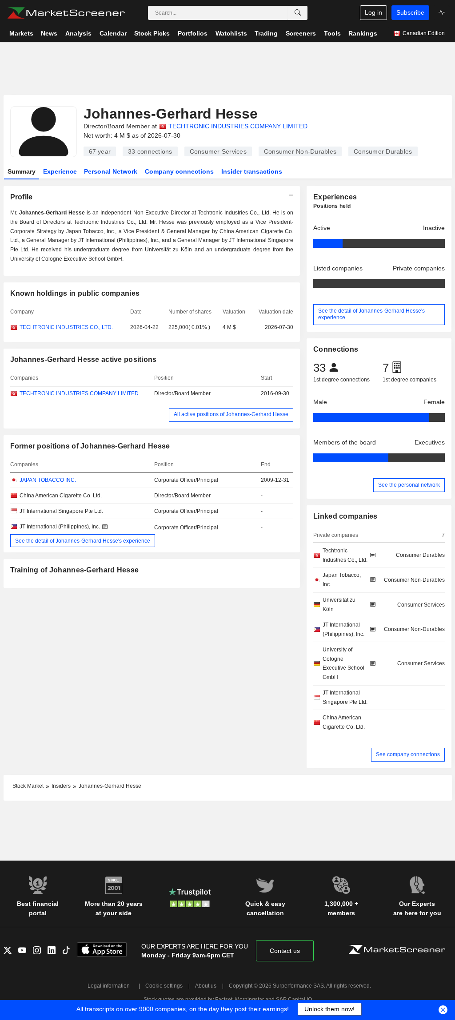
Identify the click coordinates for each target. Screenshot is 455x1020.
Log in (373, 12)
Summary (22, 171)
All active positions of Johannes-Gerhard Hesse (231, 414)
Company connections (179, 171)
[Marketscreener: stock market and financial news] (66, 13)
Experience (60, 171)
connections (150, 151)
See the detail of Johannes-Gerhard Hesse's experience (82, 541)
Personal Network (110, 171)
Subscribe (410, 12)
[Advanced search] (297, 13)
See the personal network (409, 485)
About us (205, 986)
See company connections (408, 754)
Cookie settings (164, 986)
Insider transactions (251, 171)
